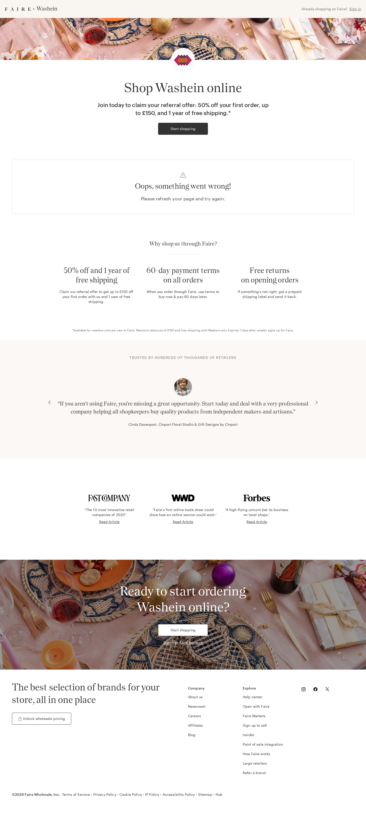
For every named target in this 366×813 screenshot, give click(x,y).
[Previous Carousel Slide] (50, 402)
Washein (214, 330)
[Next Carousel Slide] (316, 402)
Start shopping (183, 129)
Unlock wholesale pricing (44, 718)
